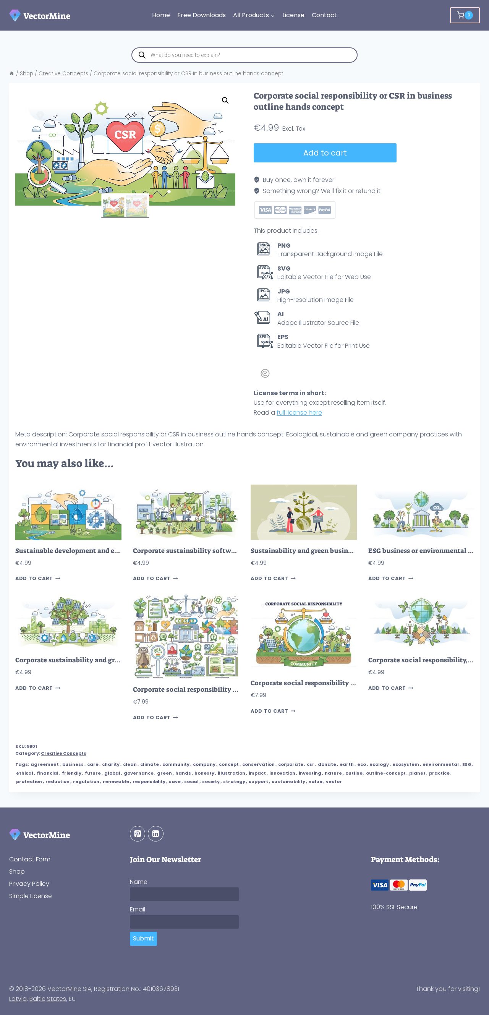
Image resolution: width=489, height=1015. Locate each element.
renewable (116, 781)
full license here (299, 412)
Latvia (18, 998)
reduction (57, 781)
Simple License (30, 896)
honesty (204, 773)
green (164, 773)
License (293, 15)
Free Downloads (201, 15)
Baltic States (47, 998)
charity (111, 764)
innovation (282, 773)
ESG (466, 764)
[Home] (12, 73)
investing (310, 773)
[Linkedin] (156, 834)
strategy (234, 781)
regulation (86, 781)
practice (439, 773)
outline (354, 773)
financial (47, 773)
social (191, 781)
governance (139, 773)
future (93, 773)
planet (417, 773)
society (211, 781)
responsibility (149, 781)
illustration (231, 773)
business (73, 764)
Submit (143, 938)
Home (161, 15)
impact (257, 773)
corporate (290, 764)
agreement (45, 764)
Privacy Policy (29, 883)
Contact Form (29, 859)
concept (229, 764)
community (175, 764)
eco (361, 764)
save (175, 781)
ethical (24, 773)
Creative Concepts (63, 753)
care (93, 764)
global (112, 773)
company (204, 764)
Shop (17, 871)
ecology (379, 764)
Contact (324, 15)
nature (333, 773)
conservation (258, 764)
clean (130, 764)
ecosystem (405, 764)
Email (137, 909)
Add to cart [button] (34, 578)
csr (310, 764)
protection (29, 781)
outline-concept (386, 773)
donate (327, 764)
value (315, 781)
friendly (71, 773)
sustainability (288, 781)
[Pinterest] (138, 834)
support (258, 781)
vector (334, 781)
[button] (225, 100)
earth (347, 764)
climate (149, 764)
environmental (441, 764)
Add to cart (325, 153)
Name (138, 881)
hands (183, 773)
